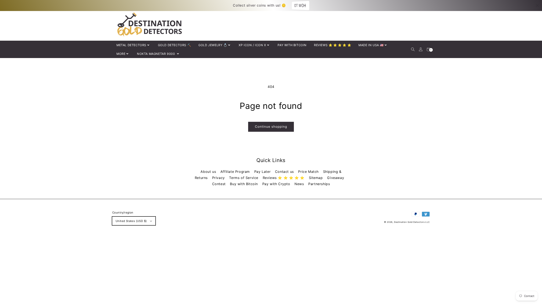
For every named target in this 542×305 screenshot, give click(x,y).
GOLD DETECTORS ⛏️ (174, 45)
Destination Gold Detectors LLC (412, 222)
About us (208, 171)
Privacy (219, 178)
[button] (413, 49)
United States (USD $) (131, 221)
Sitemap (316, 178)
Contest (219, 184)
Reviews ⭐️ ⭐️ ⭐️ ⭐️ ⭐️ (284, 178)
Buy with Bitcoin (244, 184)
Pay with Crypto (277, 184)
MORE (120, 53)
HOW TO (299, 5)
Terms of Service (244, 178)
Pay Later (263, 171)
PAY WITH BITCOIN (292, 45)
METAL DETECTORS (131, 45)
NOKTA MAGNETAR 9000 (156, 53)
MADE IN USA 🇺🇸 (371, 45)
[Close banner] (537, 5)
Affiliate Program (235, 171)
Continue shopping (271, 127)
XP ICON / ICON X (252, 45)
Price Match (309, 171)
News (300, 184)
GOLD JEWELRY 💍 (212, 45)
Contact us (285, 171)
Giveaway (335, 178)
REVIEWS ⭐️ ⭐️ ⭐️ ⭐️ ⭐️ (332, 45)
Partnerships (319, 184)
